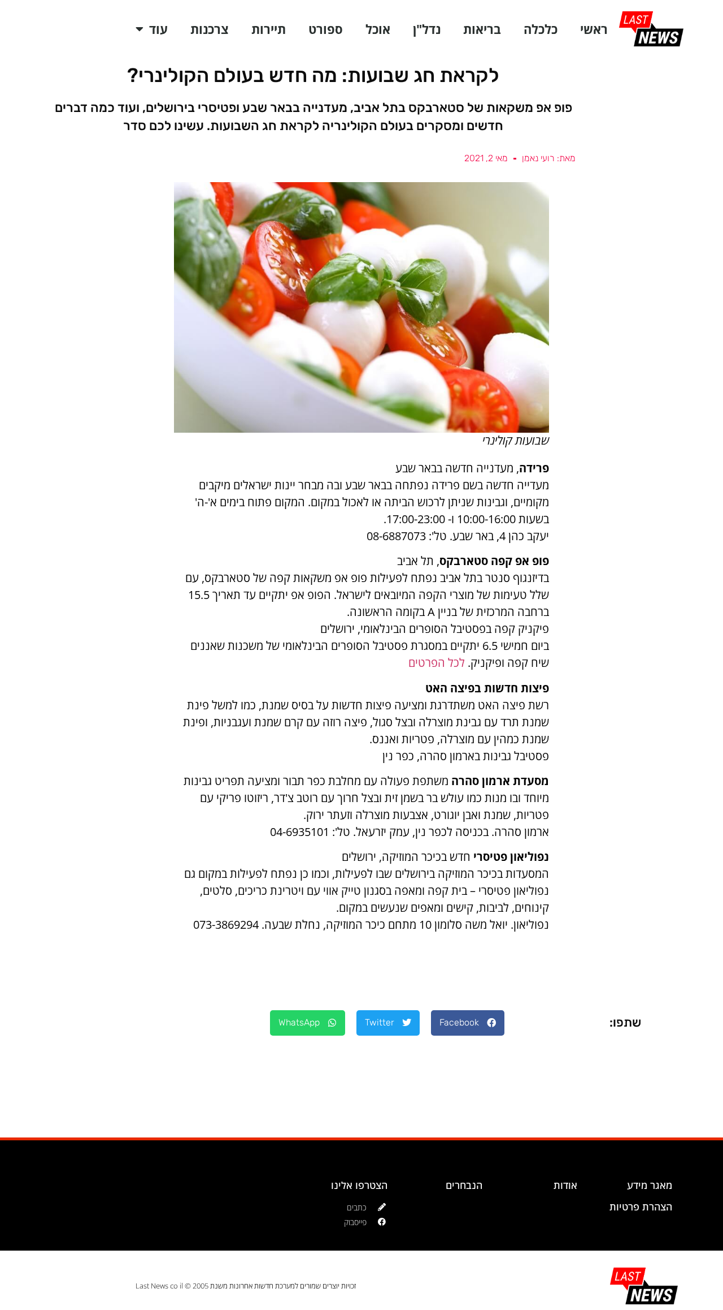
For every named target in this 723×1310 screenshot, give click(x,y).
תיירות (268, 28)
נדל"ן (427, 28)
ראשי (594, 28)
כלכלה (541, 28)
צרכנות (209, 28)
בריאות (482, 28)
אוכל (377, 28)
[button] (467, 1023)
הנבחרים (464, 1185)
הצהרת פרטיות (640, 1206)
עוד (158, 28)
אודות (565, 1185)
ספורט (325, 28)
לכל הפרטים (436, 662)
